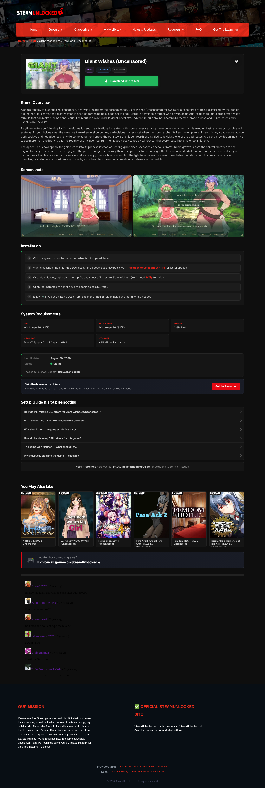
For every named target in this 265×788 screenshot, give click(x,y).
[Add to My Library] (236, 61)
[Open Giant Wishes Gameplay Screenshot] (188, 206)
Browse (54, 29)
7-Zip (149, 277)
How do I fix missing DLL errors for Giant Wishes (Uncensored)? (62, 411)
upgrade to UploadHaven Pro (147, 267)
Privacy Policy (120, 771)
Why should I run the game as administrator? (51, 429)
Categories (81, 29)
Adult (32, 40)
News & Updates (144, 29)
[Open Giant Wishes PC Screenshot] (76, 206)
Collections (162, 766)
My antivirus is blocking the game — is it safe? (51, 455)
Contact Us (157, 771)
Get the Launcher (225, 29)
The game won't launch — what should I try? (50, 446)
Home (33, 29)
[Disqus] (132, 627)
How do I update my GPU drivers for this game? (52, 438)
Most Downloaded (144, 766)
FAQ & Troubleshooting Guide (131, 466)
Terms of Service (139, 771)
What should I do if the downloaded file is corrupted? (55, 420)
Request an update (69, 371)
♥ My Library (112, 29)
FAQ (198, 29)
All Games (126, 766)
